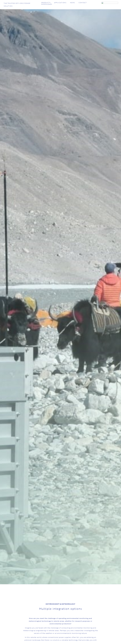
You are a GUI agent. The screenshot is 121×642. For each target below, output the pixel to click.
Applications (60, 2)
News (72, 2)
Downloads (46, 4)
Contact (83, 2)
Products (45, 2)
